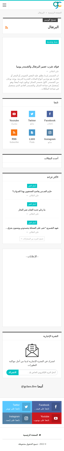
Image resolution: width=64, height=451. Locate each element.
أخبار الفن (32, 186)
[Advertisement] (32, 292)
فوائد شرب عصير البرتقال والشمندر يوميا (37, 66)
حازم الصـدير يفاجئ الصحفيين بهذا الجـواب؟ (32, 191)
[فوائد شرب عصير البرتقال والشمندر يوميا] (41, 51)
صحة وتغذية (52, 42)
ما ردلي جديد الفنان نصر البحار (32, 209)
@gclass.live (29, 386)
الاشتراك (12, 372)
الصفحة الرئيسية (30, 435)
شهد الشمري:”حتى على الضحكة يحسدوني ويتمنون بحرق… (32, 228)
